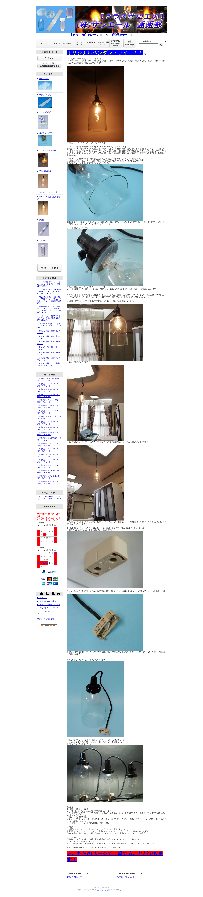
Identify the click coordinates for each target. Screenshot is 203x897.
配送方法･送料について (125, 877)
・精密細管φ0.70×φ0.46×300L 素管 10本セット (48, 401)
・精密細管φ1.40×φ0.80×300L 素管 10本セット (48, 428)
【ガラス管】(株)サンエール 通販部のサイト (101, 35)
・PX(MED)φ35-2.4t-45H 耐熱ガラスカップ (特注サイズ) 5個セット (49, 325)
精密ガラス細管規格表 (45, 619)
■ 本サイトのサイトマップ (47, 608)
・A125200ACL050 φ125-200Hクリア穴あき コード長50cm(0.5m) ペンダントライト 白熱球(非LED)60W (49, 309)
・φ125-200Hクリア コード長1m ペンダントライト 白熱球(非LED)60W (49, 284)
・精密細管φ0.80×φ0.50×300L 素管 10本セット (48, 407)
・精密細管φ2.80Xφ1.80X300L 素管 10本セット (49, 477)
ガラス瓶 (42, 241)
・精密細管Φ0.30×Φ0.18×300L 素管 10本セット (49, 380)
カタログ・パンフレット (48, 192)
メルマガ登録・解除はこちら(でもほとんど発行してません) (49, 498)
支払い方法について (74, 877)
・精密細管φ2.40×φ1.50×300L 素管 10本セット (48, 461)
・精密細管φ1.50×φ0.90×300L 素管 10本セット (48, 434)
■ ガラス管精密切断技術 (46, 601)
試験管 (41, 220)
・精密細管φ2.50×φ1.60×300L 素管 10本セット (48, 466)
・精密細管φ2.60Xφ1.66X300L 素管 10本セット (49, 472)
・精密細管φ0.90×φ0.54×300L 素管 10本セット (48, 412)
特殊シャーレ (44, 79)
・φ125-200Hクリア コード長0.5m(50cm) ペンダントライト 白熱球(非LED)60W (49, 292)
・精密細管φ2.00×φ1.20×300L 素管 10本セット (48, 450)
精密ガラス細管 (45, 95)
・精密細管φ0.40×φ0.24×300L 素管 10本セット (48, 385)
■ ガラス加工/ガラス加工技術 (48, 605)
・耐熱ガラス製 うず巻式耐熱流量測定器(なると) (48, 364)
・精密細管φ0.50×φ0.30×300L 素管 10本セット (48, 390)
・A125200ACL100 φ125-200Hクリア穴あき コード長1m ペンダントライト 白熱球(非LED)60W (49, 300)
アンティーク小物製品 (47, 150)
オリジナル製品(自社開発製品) (48, 198)
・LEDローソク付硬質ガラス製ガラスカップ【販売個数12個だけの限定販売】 (48, 318)
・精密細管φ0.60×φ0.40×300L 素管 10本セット (48, 396)
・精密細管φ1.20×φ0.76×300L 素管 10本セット (48, 423)
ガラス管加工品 (45, 112)
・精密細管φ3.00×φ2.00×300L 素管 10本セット (48, 483)
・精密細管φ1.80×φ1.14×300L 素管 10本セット (48, 445)
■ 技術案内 (42, 598)
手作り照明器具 (45, 171)
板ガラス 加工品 (46, 133)
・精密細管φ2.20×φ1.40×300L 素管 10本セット (48, 455)
